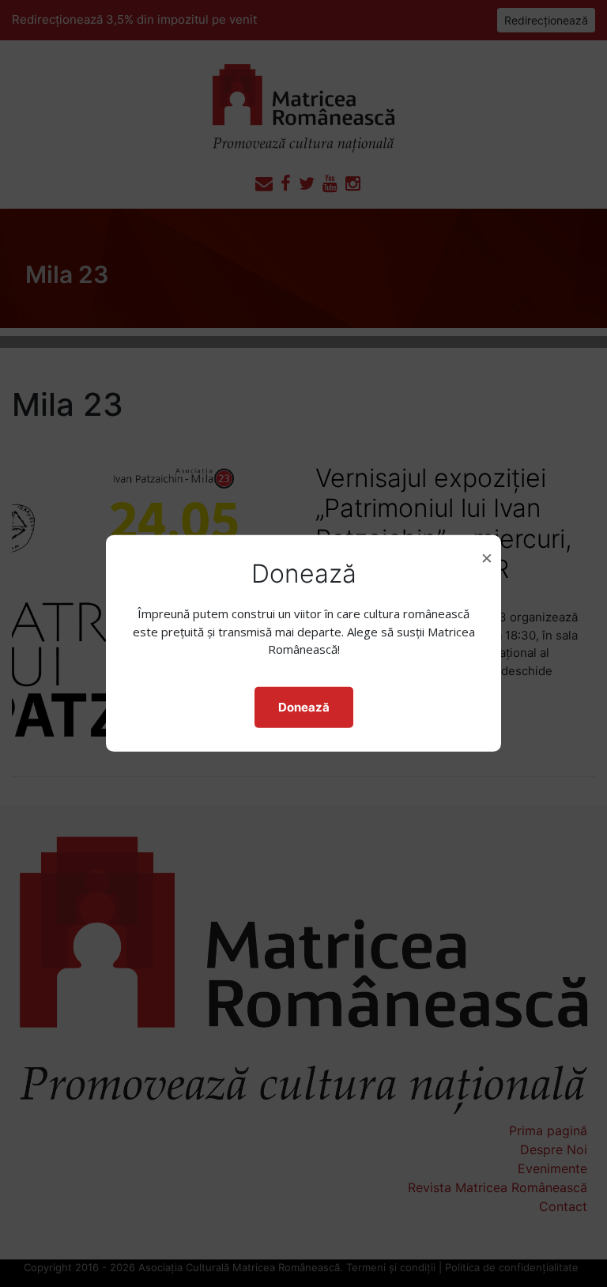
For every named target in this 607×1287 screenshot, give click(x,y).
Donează (304, 707)
